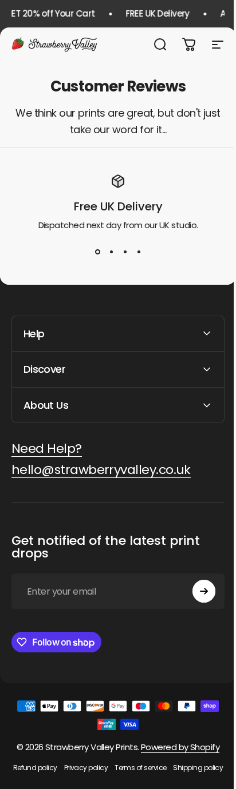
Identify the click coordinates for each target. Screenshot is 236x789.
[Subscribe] (195, 591)
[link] (46, 449)
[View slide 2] (111, 252)
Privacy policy (110, 767)
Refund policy (59, 767)
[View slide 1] (97, 252)
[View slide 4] (138, 252)
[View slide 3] (125, 252)
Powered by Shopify (175, 747)
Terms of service (164, 767)
